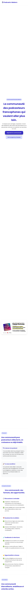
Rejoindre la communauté (14, 132)
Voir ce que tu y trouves (14, 137)
